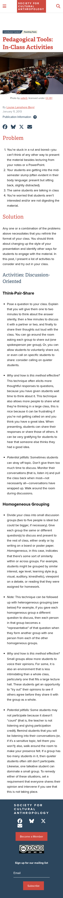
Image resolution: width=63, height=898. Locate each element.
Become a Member (31, 836)
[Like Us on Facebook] (20, 821)
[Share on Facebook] (5, 127)
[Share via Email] (29, 127)
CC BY (49, 98)
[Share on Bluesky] (13, 127)
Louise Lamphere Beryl (20, 107)
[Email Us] (20, 825)
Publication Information (17, 116)
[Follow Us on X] (43, 821)
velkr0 (23, 98)
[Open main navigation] (4, 6)
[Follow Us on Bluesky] (31, 821)
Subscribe (33, 886)
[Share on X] (21, 127)
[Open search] (58, 6)
